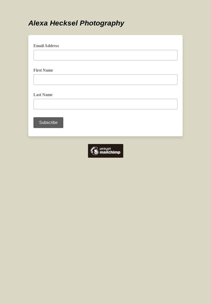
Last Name (42, 94)
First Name (43, 70)
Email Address (48, 45)
